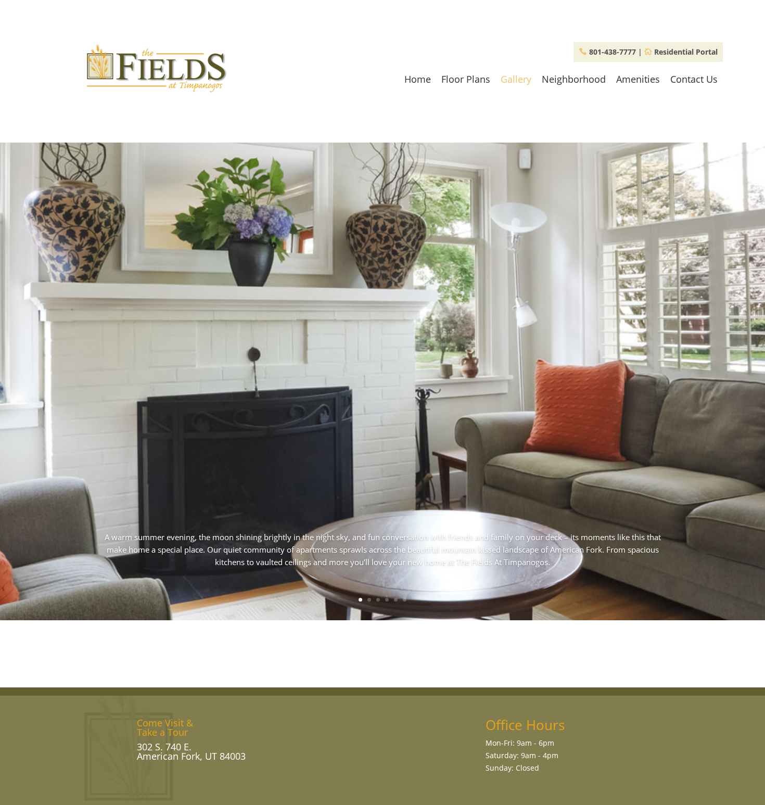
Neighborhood (574, 79)
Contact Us (694, 79)
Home (417, 79)
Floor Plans (465, 79)
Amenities (638, 79)
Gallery (516, 79)
